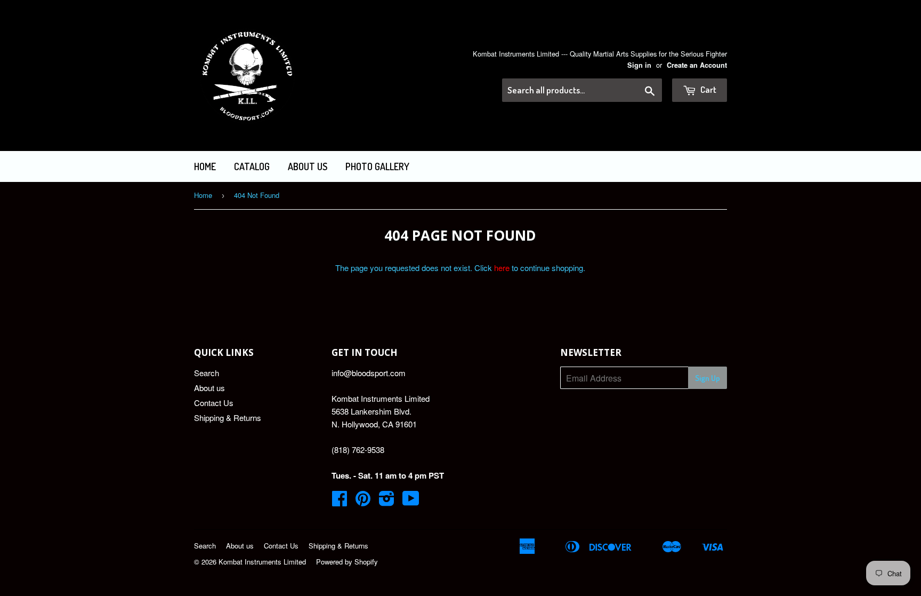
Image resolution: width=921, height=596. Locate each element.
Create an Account (697, 65)
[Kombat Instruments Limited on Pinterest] (363, 501)
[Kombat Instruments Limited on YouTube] (410, 501)
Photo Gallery (377, 166)
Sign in (639, 65)
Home (205, 166)
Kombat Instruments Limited (262, 562)
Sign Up (707, 378)
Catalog (252, 166)
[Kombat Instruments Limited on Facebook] (340, 501)
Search (206, 372)
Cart (707, 89)
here (502, 267)
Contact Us (213, 402)
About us (307, 166)
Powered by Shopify (347, 562)
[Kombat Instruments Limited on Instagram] (386, 501)
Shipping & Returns (227, 417)
